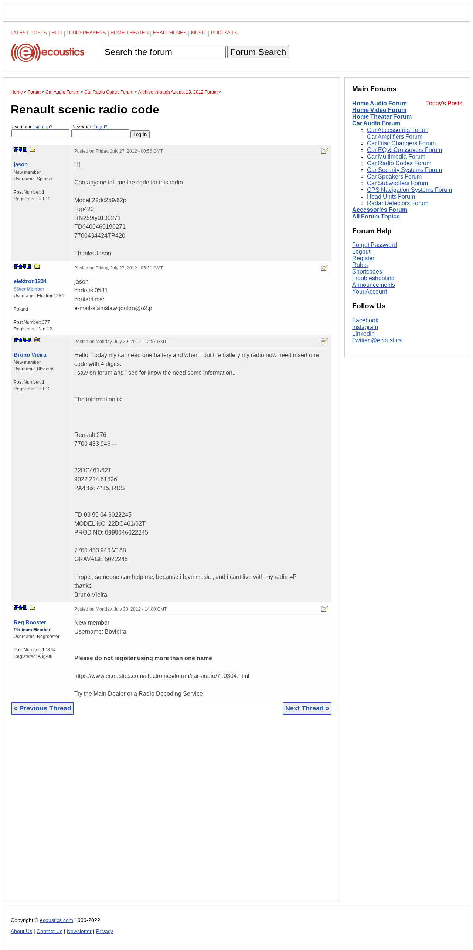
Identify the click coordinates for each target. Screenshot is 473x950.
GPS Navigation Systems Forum (409, 190)
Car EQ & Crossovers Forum (404, 150)
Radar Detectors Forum (397, 203)
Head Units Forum (391, 196)
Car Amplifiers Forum (394, 136)
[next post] (20, 149)
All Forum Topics (376, 216)
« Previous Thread (42, 708)
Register (363, 258)
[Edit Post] (325, 151)
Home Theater (129, 32)
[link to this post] (33, 149)
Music (199, 32)
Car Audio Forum (376, 123)
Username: (31, 126)
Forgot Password (374, 245)
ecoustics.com (56, 920)
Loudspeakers (86, 32)
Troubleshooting (373, 278)
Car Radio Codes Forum (399, 163)
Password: (89, 126)
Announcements (373, 285)
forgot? (100, 126)
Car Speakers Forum (394, 176)
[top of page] (16, 149)
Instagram (365, 327)
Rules (360, 265)
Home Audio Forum (379, 103)
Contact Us (49, 931)
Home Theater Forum (382, 116)
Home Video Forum (379, 110)
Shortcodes (367, 271)
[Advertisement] (171, 813)
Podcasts (224, 32)
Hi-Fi (56, 32)
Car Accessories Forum (397, 130)
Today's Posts (444, 103)
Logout (361, 251)
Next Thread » (307, 708)
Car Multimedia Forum (396, 156)
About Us (21, 931)
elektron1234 (30, 281)
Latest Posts (29, 32)
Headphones (170, 32)
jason (21, 164)
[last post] (25, 149)
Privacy (104, 931)
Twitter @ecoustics (377, 340)
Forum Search (258, 52)
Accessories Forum (379, 210)
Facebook (365, 320)
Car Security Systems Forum (404, 170)
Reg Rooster (30, 622)
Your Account (369, 291)
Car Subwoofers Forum (397, 183)
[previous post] (20, 266)
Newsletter (79, 931)
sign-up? (43, 126)
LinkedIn (363, 333)
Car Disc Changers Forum (401, 143)
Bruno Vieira (30, 355)
